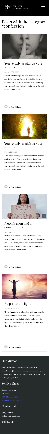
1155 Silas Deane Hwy (10, 397)
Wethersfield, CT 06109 (11, 400)
